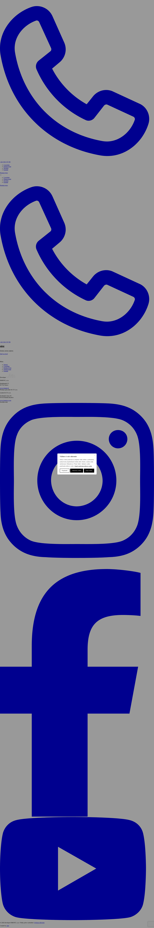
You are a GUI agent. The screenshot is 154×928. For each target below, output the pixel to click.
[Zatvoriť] (94, 455)
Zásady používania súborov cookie (83, 466)
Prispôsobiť (65, 470)
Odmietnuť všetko (76, 470)
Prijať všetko (89, 470)
